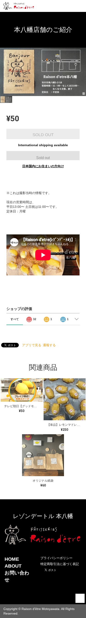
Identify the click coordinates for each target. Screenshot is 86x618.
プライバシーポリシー (56, 558)
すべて (15, 319)
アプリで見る (31, 345)
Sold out (43, 158)
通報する (49, 345)
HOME (12, 559)
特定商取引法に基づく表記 (59, 564)
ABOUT (13, 566)
